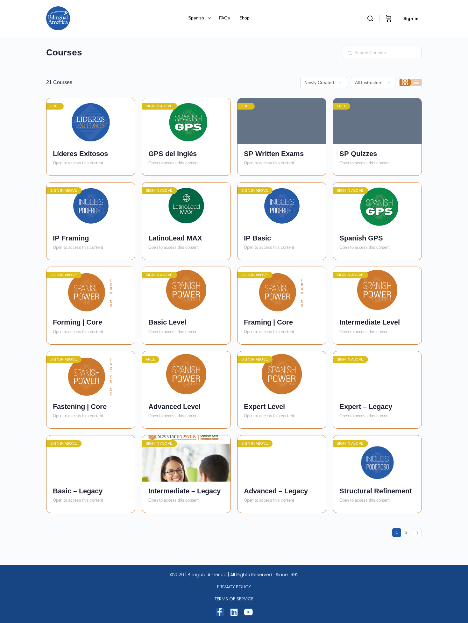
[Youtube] (248, 612)
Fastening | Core (80, 407)
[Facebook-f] (220, 612)
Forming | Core (77, 322)
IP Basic (257, 238)
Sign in (411, 18)
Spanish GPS (361, 238)
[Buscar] (370, 18)
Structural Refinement (375, 491)
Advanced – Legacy (276, 491)
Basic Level (167, 322)
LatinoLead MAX (175, 238)
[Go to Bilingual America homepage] (58, 17)
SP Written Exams (274, 154)
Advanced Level (174, 407)
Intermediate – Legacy (184, 491)
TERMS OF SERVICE (234, 599)
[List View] (416, 82)
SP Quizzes (358, 154)
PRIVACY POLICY (234, 587)
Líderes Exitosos (80, 154)
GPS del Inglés (172, 154)
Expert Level (264, 407)
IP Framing (71, 238)
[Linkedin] (234, 612)
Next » (417, 532)
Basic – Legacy (78, 491)
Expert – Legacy (365, 407)
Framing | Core (268, 322)
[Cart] (389, 18)
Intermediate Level (369, 322)
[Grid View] (405, 82)
